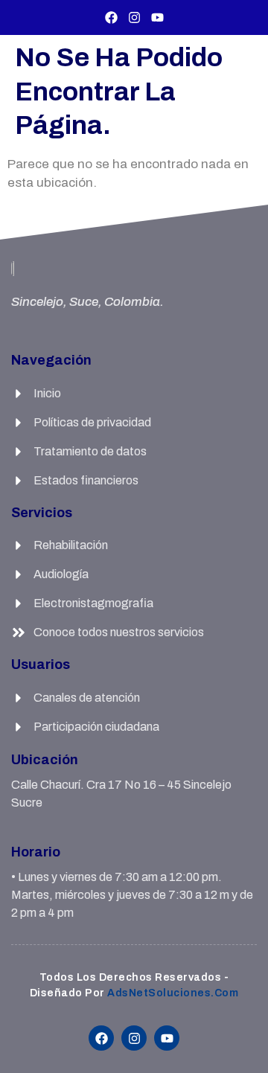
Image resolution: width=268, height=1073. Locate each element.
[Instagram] (134, 17)
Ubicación (44, 759)
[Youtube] (157, 17)
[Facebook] (111, 17)
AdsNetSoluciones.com (172, 993)
